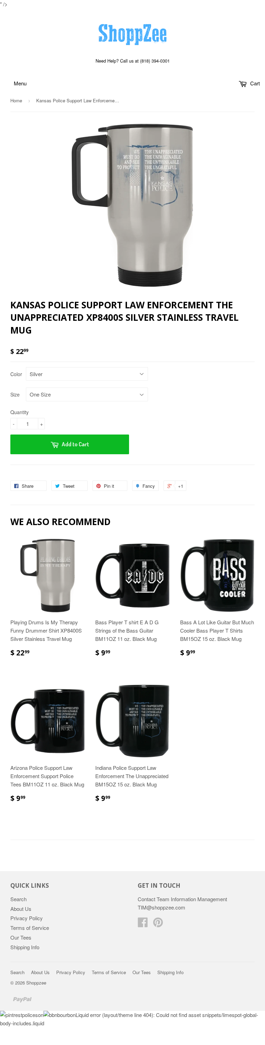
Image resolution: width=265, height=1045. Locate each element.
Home (16, 100)
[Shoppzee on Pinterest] (158, 924)
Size (15, 394)
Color (16, 374)
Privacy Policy (26, 918)
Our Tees (20, 937)
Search (18, 899)
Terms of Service (29, 927)
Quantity (19, 412)
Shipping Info (24, 947)
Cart (254, 83)
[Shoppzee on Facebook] (143, 924)
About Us (20, 908)
